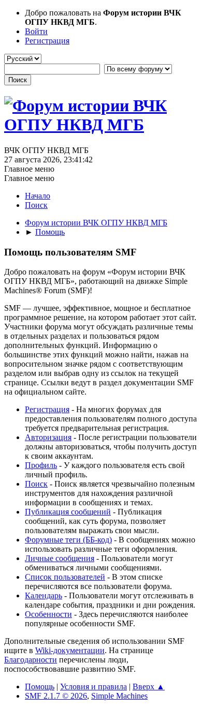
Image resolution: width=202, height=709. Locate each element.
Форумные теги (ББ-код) (68, 539)
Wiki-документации (70, 650)
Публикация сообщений (68, 511)
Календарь (43, 595)
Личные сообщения (59, 558)
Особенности (48, 614)
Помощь (39, 686)
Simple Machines (119, 695)
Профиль (41, 465)
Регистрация (47, 409)
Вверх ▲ (149, 686)
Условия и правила (93, 686)
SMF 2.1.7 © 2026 (56, 695)
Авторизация (48, 437)
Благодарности (30, 659)
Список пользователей (65, 576)
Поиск (36, 483)
